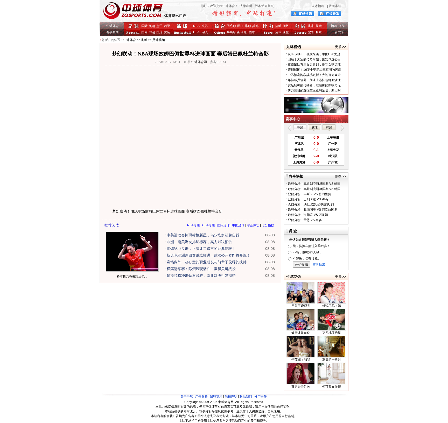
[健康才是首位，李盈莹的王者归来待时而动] (300, 329)
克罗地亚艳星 (331, 333)
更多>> (340, 47)
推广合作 (260, 396)
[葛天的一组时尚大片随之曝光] (331, 356)
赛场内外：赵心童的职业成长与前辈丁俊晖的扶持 (207, 262)
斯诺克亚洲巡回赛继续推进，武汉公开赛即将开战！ (208, 255)
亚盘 (286, 32)
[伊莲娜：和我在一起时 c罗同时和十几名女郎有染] (300, 356)
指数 (286, 26)
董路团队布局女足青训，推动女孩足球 (314, 64)
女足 (167, 32)
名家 (319, 32)
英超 (152, 26)
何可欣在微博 (331, 387)
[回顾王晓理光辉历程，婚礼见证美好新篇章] (300, 302)
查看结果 (319, 264)
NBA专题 (193, 225)
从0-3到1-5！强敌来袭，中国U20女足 (314, 54)
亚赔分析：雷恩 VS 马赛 (305, 220)
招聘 (334, 26)
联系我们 (246, 396)
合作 (341, 26)
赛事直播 (112, 32)
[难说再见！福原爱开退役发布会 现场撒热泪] (331, 302)
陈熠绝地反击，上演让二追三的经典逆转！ (201, 248)
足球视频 (158, 40)
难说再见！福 (331, 306)
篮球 (278, 26)
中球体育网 (199, 62)
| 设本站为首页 (263, 6)
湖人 (205, 32)
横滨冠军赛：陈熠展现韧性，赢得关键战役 (201, 269)
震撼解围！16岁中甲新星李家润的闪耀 (314, 70)
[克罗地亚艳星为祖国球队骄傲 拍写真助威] (331, 329)
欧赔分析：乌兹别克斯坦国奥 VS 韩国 (314, 184)
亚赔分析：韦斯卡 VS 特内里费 (309, 194)
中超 (152, 32)
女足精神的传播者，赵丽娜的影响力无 (314, 85)
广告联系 (338, 32)
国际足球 (223, 225)
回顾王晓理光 (300, 306)
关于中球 (186, 396)
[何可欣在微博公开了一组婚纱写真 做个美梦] (331, 383)
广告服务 (201, 396)
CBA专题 (208, 225)
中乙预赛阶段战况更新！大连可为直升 (314, 75)
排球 (248, 26)
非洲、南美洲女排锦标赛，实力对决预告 (199, 242)
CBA (197, 32)
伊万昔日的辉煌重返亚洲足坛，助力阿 (314, 90)
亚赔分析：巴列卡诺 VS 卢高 (308, 199)
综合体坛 (253, 225)
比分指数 (268, 225)
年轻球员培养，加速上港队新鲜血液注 (314, 80)
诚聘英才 (216, 396)
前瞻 (319, 26)
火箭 (205, 26)
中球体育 (112, 26)
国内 (144, 32)
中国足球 (238, 225)
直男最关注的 (300, 387)
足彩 (311, 26)
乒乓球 (231, 32)
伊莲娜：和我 (300, 360)
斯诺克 (242, 32)
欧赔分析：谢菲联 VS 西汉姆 (308, 215)
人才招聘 (318, 6)
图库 (252, 32)
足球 (278, 32)
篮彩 (311, 32)
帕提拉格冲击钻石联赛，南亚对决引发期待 (201, 275)
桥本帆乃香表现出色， (132, 276)
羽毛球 (231, 26)
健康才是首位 (300, 333)
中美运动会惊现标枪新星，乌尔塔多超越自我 (203, 235)
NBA (196, 26)
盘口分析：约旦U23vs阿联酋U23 (311, 204)
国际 (144, 26)
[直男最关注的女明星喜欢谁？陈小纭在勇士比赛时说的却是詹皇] (300, 383)
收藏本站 (335, 6)
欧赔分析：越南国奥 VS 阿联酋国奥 (312, 210)
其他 (255, 26)
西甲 (167, 26)
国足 (159, 32)
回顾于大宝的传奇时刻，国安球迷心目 (314, 59)
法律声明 (246, 6)
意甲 (159, 26)
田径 (240, 26)
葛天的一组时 (331, 360)
